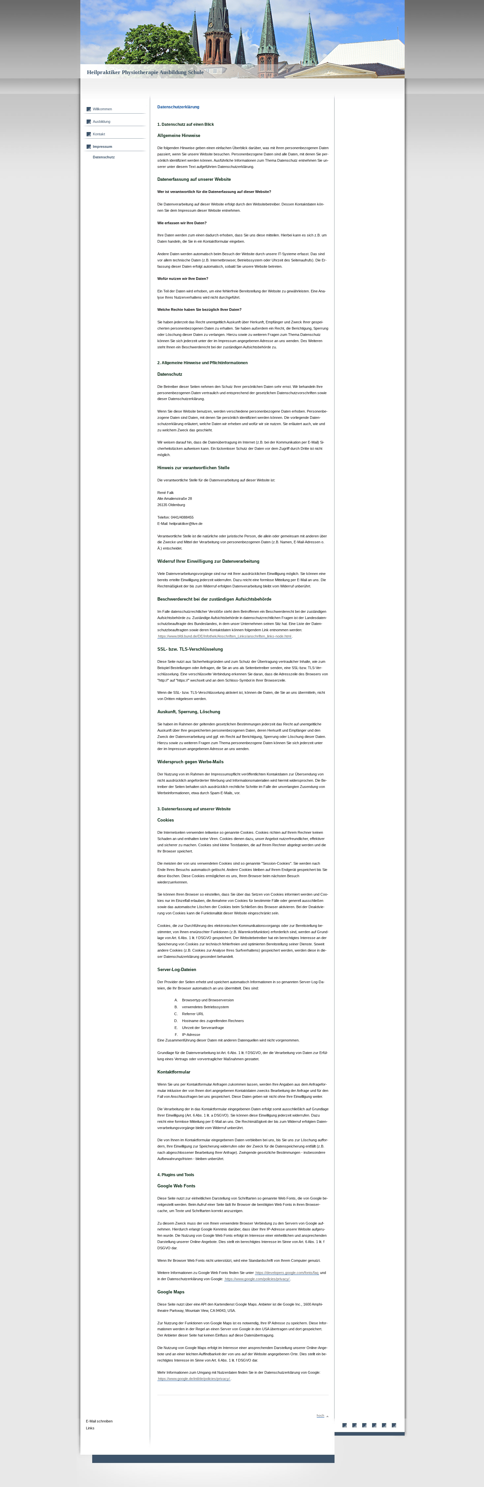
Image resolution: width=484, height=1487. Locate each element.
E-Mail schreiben (99, 1421)
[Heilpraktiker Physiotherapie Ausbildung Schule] (352, 20)
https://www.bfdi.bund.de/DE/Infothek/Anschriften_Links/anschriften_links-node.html (224, 636)
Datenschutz (104, 157)
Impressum (102, 147)
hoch (320, 1415)
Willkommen (102, 109)
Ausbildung (101, 121)
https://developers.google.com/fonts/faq (286, 1273)
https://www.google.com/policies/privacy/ (257, 1279)
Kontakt (99, 134)
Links (90, 1428)
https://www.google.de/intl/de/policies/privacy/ (194, 1379)
